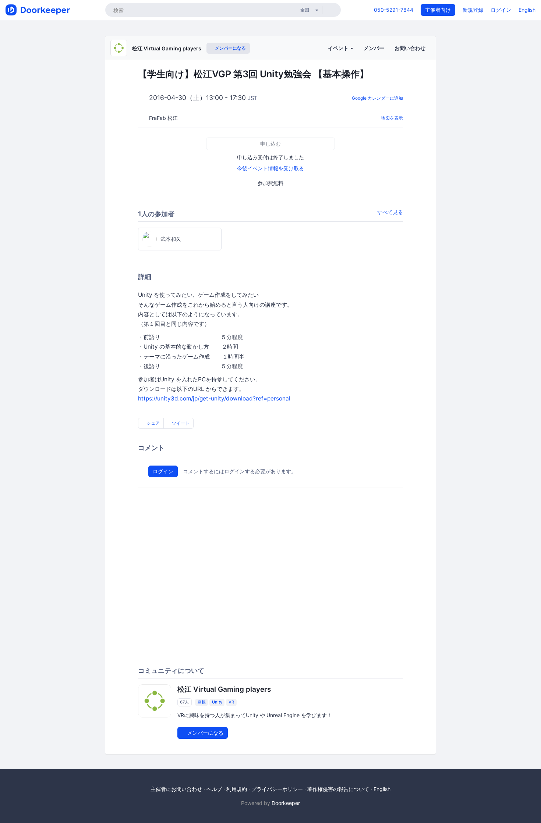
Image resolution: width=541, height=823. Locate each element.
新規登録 (473, 10)
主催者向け (438, 10)
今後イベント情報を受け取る (270, 168)
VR (231, 702)
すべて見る (390, 212)
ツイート (180, 423)
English (527, 10)
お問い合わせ (410, 48)
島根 (202, 702)
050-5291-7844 (393, 10)
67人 (184, 702)
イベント (339, 48)
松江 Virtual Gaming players (166, 48)
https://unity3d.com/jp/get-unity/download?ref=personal (214, 398)
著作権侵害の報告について (338, 789)
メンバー (374, 48)
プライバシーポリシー (277, 789)
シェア (152, 423)
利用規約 (236, 789)
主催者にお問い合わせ (176, 789)
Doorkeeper (286, 803)
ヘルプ (214, 789)
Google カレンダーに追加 (377, 98)
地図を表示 (392, 118)
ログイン (501, 10)
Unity (217, 702)
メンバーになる (230, 48)
